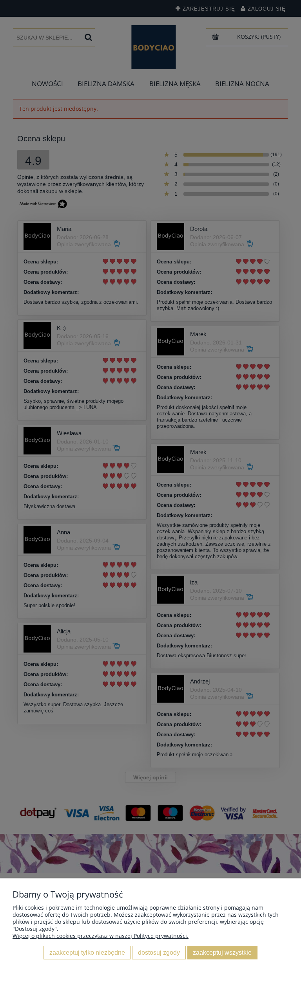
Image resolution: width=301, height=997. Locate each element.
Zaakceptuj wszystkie (222, 952)
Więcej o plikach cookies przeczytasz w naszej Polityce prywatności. (101, 935)
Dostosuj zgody (159, 952)
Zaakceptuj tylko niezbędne (87, 952)
